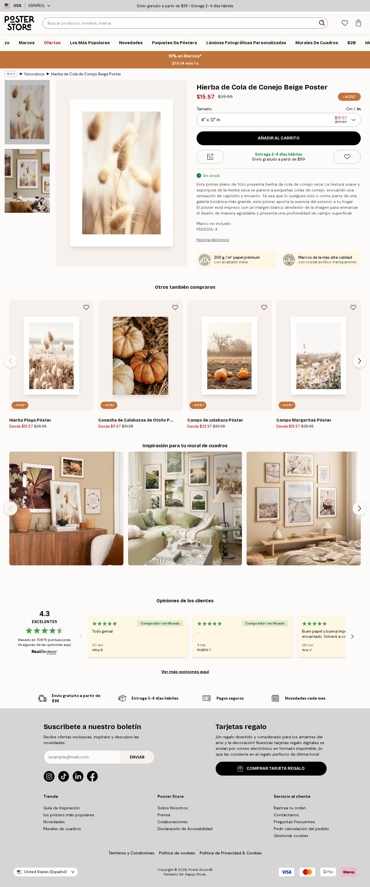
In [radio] (359, 108)
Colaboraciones (173, 821)
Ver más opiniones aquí (185, 671)
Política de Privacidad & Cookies (231, 853)
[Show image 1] (27, 112)
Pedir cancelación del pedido (301, 828)
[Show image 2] (27, 181)
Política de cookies (177, 853)
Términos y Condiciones (131, 853)
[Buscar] (322, 23)
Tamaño (204, 108)
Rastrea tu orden (290, 807)
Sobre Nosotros (173, 807)
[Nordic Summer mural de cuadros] (185, 509)
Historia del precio (213, 239)
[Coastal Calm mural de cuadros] (304, 509)
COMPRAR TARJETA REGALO (276, 768)
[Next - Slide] (360, 361)
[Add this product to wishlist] (347, 157)
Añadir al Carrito (278, 138)
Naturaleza (34, 74)
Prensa (164, 814)
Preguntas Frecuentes (294, 821)
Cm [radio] (349, 108)
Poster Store (198, 870)
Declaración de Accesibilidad (185, 828)
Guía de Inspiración (61, 807)
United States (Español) (45, 871)
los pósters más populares (68, 814)
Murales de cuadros (62, 828)
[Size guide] (210, 157)
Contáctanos (286, 814)
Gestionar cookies (291, 835)
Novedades (54, 821)
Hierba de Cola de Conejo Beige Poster (86, 74)
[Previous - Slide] (10, 361)
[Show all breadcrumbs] (11, 74)
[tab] (345, 23)
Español (37, 5)
